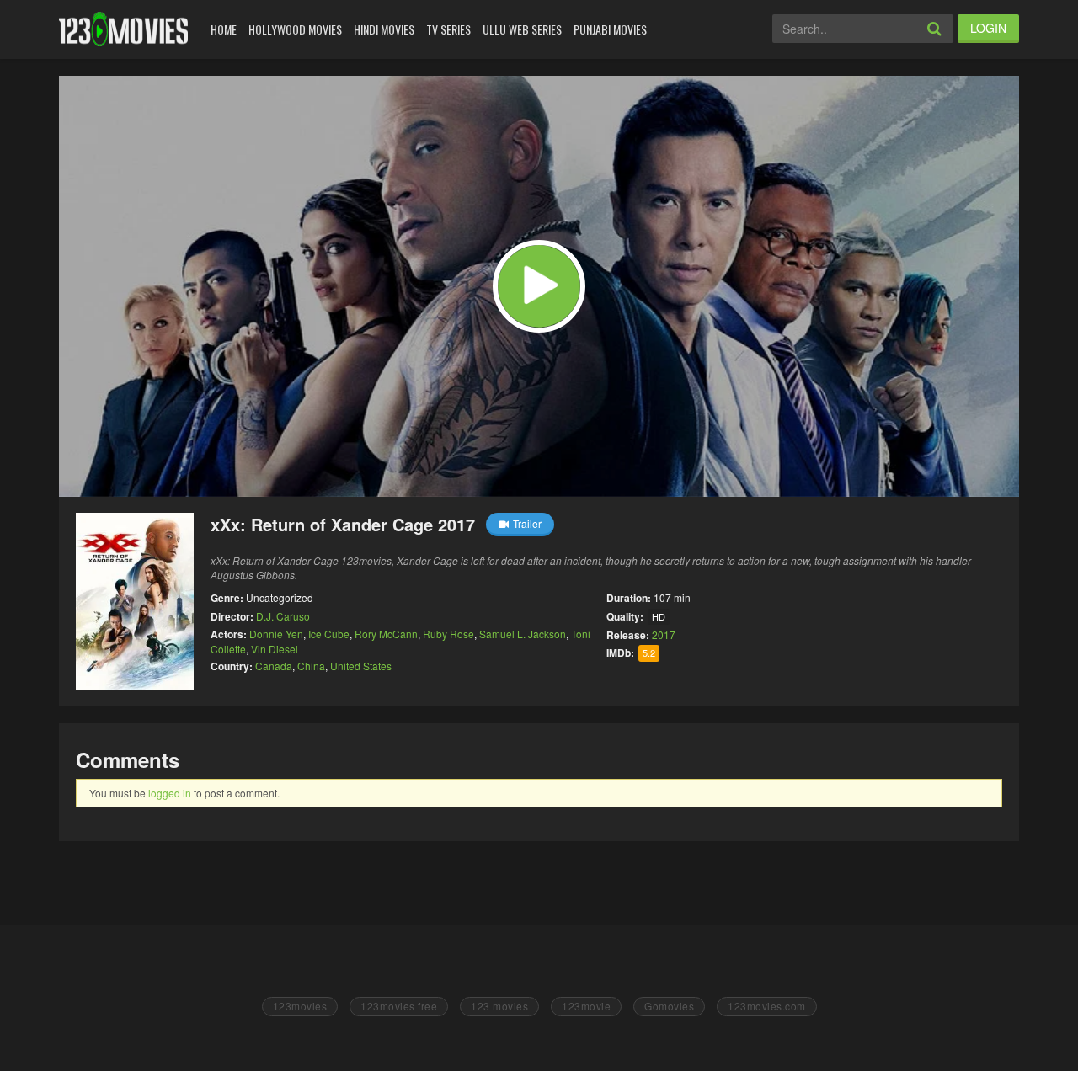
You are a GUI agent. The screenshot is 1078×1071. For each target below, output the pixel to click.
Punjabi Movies (610, 29)
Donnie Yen (276, 633)
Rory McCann (386, 633)
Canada (273, 665)
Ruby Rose (448, 633)
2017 (663, 634)
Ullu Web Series (522, 29)
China (311, 665)
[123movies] (123, 29)
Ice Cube (329, 633)
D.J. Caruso (283, 616)
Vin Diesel (274, 649)
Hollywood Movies (295, 29)
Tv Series (448, 29)
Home (224, 29)
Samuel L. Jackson (522, 633)
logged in (169, 793)
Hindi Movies (384, 29)
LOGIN (988, 27)
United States (361, 665)
